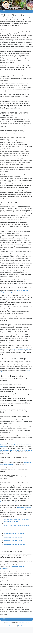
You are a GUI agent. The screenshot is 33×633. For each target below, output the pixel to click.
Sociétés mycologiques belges (13, 540)
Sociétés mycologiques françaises (14, 533)
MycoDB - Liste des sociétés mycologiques (16, 525)
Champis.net (8, 622)
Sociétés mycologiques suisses (13, 537)
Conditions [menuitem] (21, 625)
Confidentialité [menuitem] (13, 625)
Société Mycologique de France (20, 349)
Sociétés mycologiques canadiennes (14, 544)
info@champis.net (24, 622)
